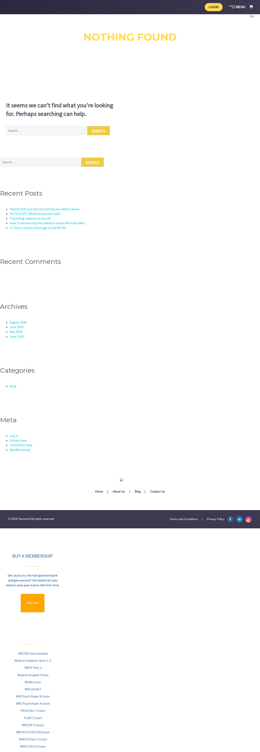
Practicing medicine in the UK (30, 218)
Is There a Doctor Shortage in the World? (38, 228)
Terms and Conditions (184, 519)
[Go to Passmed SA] (252, 28)
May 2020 (16, 332)
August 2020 (18, 322)
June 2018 (17, 336)
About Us (119, 491)
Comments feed (21, 445)
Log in (14, 436)
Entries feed (18, 440)
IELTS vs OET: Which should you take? (35, 214)
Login (214, 7)
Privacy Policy (215, 519)
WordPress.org (20, 450)
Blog (13, 386)
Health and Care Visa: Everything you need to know (44, 209)
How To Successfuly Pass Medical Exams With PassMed (47, 223)
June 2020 (17, 327)
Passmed (24, 518)
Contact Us (157, 491)
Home (99, 491)
